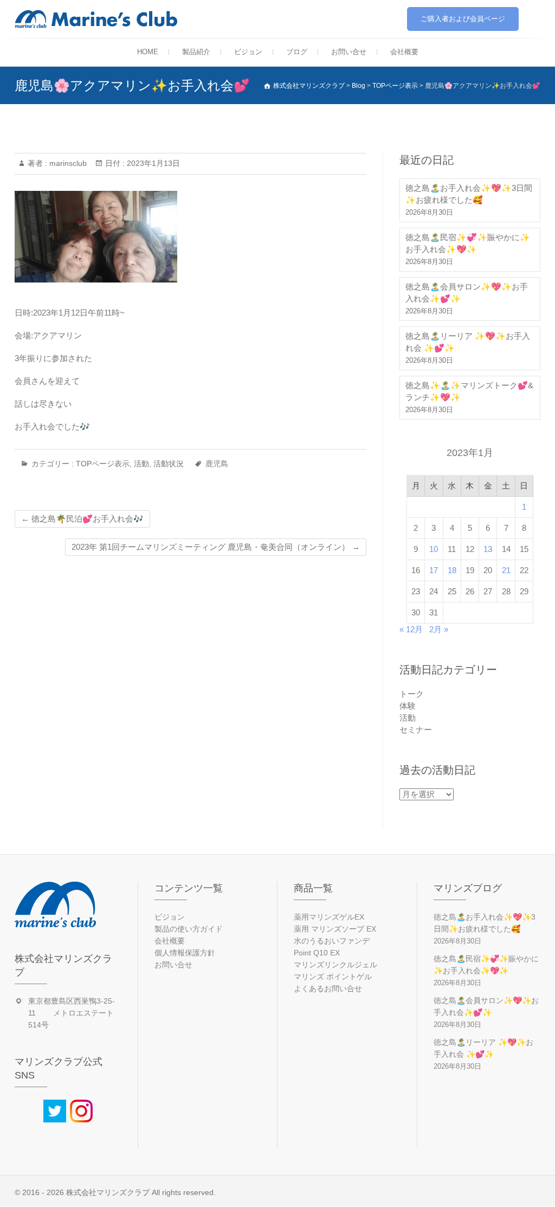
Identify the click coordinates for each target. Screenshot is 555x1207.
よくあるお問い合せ (328, 988)
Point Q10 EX (317, 952)
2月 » (438, 629)
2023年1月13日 (152, 163)
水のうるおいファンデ (332, 940)
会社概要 (404, 52)
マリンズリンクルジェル (335, 964)
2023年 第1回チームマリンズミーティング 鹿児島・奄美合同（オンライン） (216, 546)
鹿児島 (216, 463)
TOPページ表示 (103, 463)
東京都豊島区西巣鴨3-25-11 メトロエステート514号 (71, 1013)
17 (433, 570)
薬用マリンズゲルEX (329, 917)
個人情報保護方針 (184, 952)
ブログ (296, 52)
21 (506, 570)
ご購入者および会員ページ (463, 19)
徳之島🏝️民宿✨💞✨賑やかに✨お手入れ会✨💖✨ (467, 243)
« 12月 (411, 629)
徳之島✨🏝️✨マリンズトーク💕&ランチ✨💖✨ (469, 391)
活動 (141, 463)
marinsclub (67, 163)
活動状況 (168, 463)
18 (452, 570)
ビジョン (248, 52)
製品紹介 (196, 52)
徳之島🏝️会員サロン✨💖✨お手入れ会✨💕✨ (466, 292)
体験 (407, 705)
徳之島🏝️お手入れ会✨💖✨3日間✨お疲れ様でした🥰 (468, 193)
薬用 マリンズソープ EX (335, 928)
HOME (147, 52)
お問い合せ (348, 52)
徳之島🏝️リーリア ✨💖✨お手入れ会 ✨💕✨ (467, 341)
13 (487, 549)
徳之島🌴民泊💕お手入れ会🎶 (82, 518)
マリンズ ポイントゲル (333, 976)
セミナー (415, 729)
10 (433, 549)
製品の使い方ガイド (188, 928)
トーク (411, 693)
